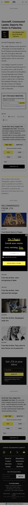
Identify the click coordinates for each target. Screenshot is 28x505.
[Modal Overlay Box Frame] (14, 252)
